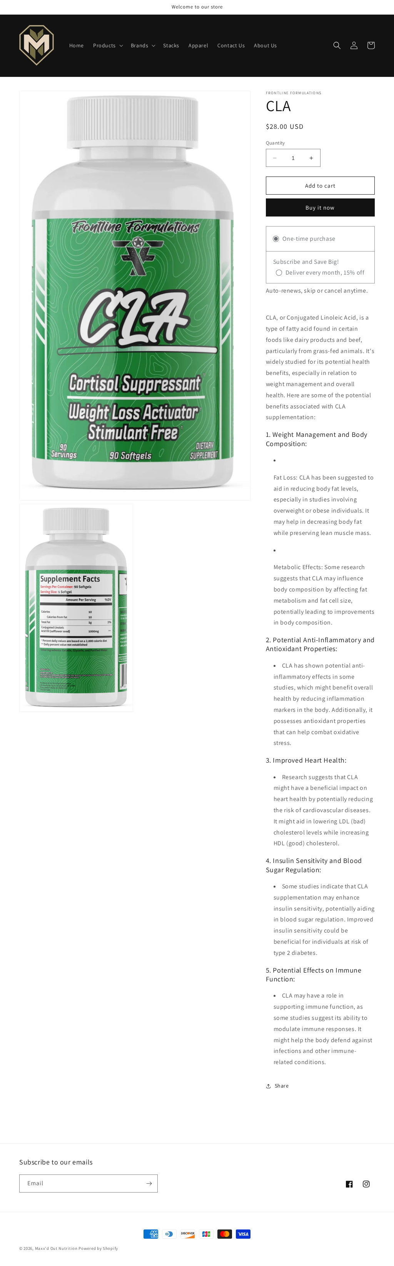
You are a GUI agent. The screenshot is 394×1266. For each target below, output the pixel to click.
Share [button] (282, 1085)
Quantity (275, 143)
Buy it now (320, 207)
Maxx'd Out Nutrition (57, 1248)
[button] (107, 45)
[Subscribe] (148, 1183)
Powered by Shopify (98, 1248)
